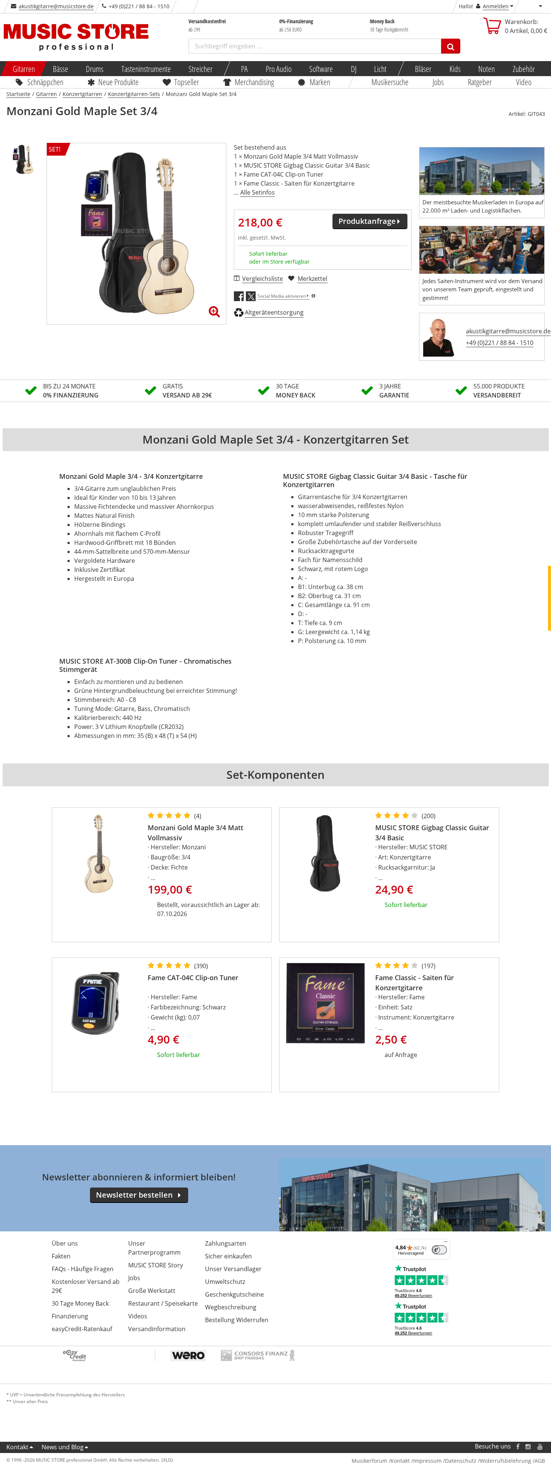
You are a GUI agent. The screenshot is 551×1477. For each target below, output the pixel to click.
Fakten (61, 1256)
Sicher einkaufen (228, 1256)
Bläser (423, 68)
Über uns (65, 1243)
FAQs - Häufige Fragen (83, 1269)
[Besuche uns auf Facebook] (517, 1446)
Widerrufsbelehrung (505, 1460)
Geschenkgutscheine (234, 1294)
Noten (486, 68)
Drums (94, 68)
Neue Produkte (118, 81)
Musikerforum (369, 1460)
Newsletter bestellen (134, 1195)
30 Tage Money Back (80, 1303)
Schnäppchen (45, 81)
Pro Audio (278, 68)
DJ (353, 68)
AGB (540, 1460)
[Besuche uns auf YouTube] (540, 1446)
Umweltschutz (225, 1282)
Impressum (427, 1460)
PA (244, 68)
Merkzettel (312, 278)
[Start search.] (450, 46)
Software (321, 68)
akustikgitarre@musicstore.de (56, 6)
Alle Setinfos (257, 192)
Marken (320, 81)
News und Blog (63, 1447)
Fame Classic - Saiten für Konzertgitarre (414, 982)
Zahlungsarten (225, 1243)
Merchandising (254, 81)
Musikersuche (390, 81)
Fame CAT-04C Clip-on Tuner (193, 977)
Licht (380, 68)
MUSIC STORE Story (155, 1265)
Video (524, 81)
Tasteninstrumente (146, 68)
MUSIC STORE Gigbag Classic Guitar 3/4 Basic (432, 832)
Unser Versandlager (233, 1269)
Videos (137, 1316)
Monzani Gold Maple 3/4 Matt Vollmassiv (195, 832)
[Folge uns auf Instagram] (528, 1446)
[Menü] (445, 1243)
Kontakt (17, 1447)
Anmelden (496, 6)
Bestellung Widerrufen (236, 1320)
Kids (454, 68)
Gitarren (24, 68)
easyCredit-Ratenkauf (82, 1329)
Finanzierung (70, 1316)
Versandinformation (157, 1329)
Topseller (186, 81)
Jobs (438, 81)
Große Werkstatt (151, 1291)
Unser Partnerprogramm (154, 1248)
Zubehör (523, 68)
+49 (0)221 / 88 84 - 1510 (499, 343)
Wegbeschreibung (230, 1307)
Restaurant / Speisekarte (163, 1303)
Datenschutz (460, 1460)
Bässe (60, 68)
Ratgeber (480, 81)
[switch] (439, 1249)
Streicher (201, 68)
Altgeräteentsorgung (274, 312)
